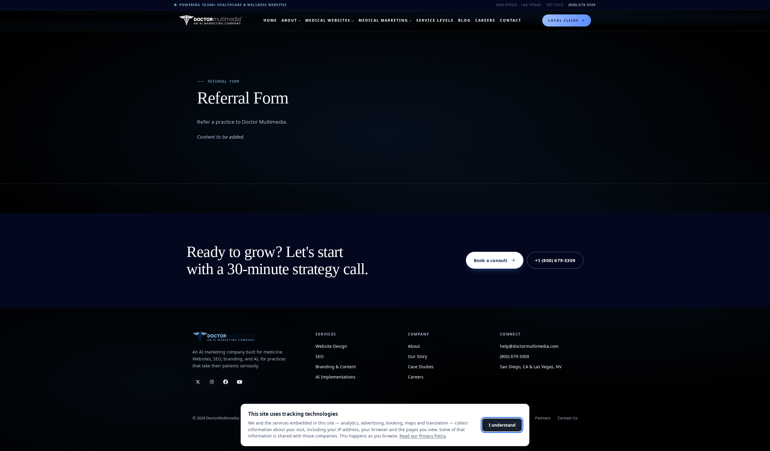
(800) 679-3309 (582, 4)
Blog (464, 20)
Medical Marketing (383, 20)
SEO (320, 356)
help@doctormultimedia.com (529, 346)
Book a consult (491, 260)
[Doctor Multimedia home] (211, 20)
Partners (542, 418)
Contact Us (568, 418)
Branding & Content (336, 366)
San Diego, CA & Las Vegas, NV (531, 366)
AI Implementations (336, 377)
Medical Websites (327, 20)
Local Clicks (563, 20)
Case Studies (421, 366)
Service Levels (435, 20)
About (289, 20)
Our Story (417, 356)
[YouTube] (239, 381)
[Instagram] (211, 381)
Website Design (331, 346)
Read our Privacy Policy (422, 436)
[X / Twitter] (197, 381)
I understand (502, 425)
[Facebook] (225, 381)
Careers (485, 20)
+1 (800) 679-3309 (555, 260)
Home (270, 20)
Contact (510, 20)
